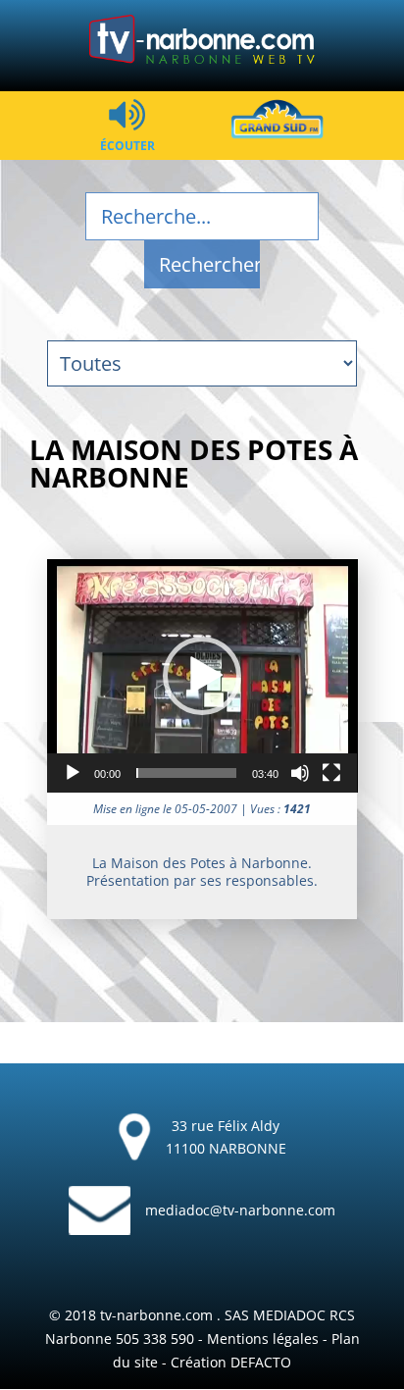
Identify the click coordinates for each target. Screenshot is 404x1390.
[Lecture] (72, 773)
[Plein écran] (331, 773)
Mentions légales (263, 1338)
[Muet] (300, 773)
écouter (127, 144)
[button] (202, 676)
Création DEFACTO (231, 1362)
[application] (202, 676)
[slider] (186, 773)
